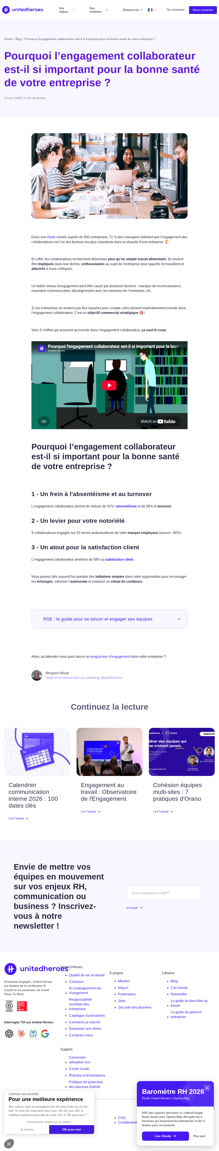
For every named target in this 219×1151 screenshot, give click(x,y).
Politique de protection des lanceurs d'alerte (86, 1084)
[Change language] (152, 10)
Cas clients (179, 988)
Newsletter (179, 994)
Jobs (121, 1001)
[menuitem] (87, 975)
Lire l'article (16, 818)
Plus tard (199, 1136)
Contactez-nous (81, 1035)
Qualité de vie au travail (87, 975)
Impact (123, 988)
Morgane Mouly (57, 673)
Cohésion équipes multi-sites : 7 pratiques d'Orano (177, 792)
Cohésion (76, 982)
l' (126, 506)
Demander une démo (85, 1028)
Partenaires (127, 994)
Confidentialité (129, 1122)
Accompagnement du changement (85, 990)
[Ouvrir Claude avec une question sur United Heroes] (21, 1034)
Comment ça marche (84, 1022)
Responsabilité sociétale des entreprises (80, 1004)
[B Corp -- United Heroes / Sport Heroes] (9, 1006)
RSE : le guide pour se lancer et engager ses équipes (97, 618)
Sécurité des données (134, 1007)
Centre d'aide (79, 1069)
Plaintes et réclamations (87, 1075)
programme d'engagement (110, 656)
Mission (124, 981)
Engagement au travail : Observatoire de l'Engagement (109, 792)
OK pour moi (71, 1129)
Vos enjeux (63, 9)
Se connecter (176, 9)
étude (51, 237)
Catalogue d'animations (87, 1015)
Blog (174, 981)
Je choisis (26, 1129)
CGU (122, 1118)
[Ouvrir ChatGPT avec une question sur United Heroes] (9, 1034)
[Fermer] (207, 1088)
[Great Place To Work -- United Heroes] (22, 1006)
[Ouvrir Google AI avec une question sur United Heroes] (45, 1034)
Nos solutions (96, 9)
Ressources (131, 10)
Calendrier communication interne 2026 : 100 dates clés (33, 795)
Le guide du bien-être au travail (189, 1003)
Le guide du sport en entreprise (186, 1014)
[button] (9, 1144)
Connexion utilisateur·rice (79, 1060)
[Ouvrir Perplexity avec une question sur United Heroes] (33, 1034)
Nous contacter (203, 10)
